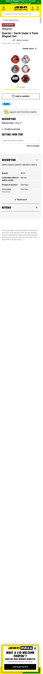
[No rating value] (7, 40)
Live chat (14, 3)
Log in (11, 112)
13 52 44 (27, 3)
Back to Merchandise (11, 20)
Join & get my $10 (20, 667)
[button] (7, 8)
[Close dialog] (35, 648)
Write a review (22, 40)
